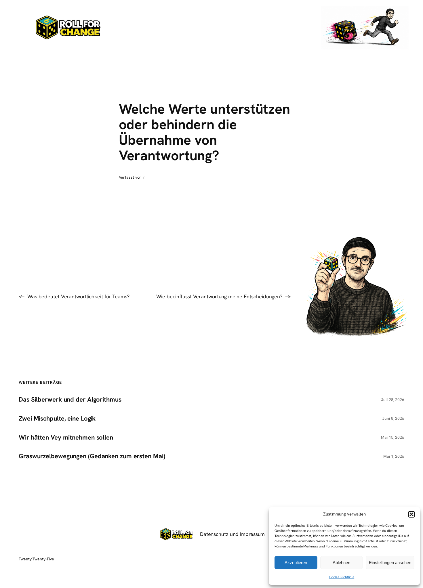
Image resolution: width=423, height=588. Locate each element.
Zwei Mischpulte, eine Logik (57, 418)
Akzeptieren (296, 562)
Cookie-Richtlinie (341, 577)
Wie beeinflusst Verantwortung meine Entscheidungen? (219, 296)
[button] (411, 514)
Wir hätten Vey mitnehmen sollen (66, 437)
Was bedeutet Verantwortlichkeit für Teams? (78, 296)
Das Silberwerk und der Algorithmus (70, 399)
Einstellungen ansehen (390, 562)
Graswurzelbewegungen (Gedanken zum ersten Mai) (92, 456)
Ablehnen (341, 562)
